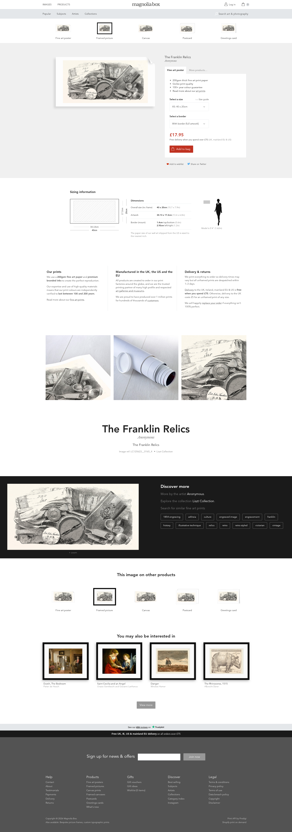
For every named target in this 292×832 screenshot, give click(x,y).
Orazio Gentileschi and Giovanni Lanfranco (117, 686)
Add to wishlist (176, 164)
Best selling (174, 782)
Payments (51, 794)
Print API (232, 818)
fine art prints (77, 299)
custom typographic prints (96, 822)
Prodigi (243, 818)
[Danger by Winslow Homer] (173, 661)
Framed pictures (95, 786)
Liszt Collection (203, 501)
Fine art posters (94, 782)
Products (63, 4)
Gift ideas (132, 786)
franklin (271, 516)
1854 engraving (171, 516)
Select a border (178, 116)
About (49, 786)
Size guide (204, 99)
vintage (276, 525)
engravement (252, 516)
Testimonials (52, 790)
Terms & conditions (219, 782)
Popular (47, 13)
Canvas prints (93, 790)
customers (152, 300)
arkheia (192, 516)
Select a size (189, 99)
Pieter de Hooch (51, 686)
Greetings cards (94, 802)
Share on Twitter (198, 164)
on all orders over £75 (146, 733)
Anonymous (171, 60)
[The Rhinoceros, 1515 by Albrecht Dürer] (226, 661)
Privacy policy (216, 786)
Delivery (189, 289)
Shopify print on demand (234, 822)
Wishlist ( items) (136, 790)
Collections (91, 13)
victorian (259, 525)
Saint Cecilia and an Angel (111, 683)
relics (211, 525)
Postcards (91, 798)
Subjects (61, 13)
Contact (50, 782)
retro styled (241, 525)
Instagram (173, 802)
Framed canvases (95, 794)
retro (224, 525)
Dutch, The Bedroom (54, 683)
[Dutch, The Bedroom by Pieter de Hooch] (66, 661)
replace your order (212, 303)
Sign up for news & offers (111, 756)
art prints (200, 91)
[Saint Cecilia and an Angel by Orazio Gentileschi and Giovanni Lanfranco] (119, 661)
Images (47, 4)
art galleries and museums (130, 290)
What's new (92, 806)
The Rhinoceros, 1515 (216, 683)
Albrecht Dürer (211, 686)
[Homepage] (146, 5)
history (166, 525)
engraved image (228, 516)
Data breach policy (219, 794)
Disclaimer (214, 802)
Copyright (214, 798)
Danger (155, 683)
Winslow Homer (158, 686)
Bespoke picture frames (71, 822)
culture (207, 516)
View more (146, 705)
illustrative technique (189, 525)
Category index (176, 798)
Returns (50, 802)
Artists (75, 13)
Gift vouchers (134, 782)
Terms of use (215, 790)
